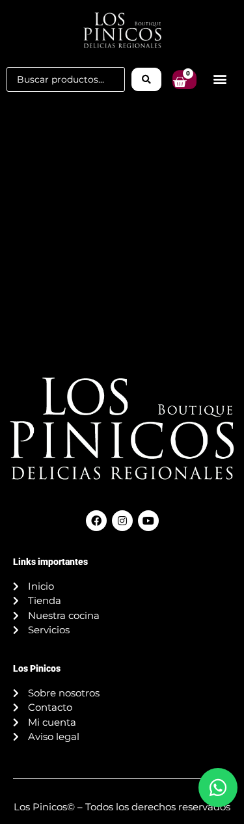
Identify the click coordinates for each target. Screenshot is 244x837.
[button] (220, 79)
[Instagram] (122, 520)
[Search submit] (146, 79)
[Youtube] (148, 520)
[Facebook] (96, 520)
